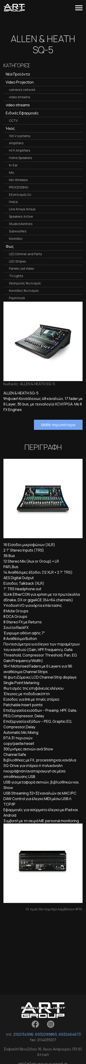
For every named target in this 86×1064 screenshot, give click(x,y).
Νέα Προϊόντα (18, 74)
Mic (11, 172)
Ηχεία (13, 202)
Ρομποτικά (17, 298)
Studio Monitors (21, 224)
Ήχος (10, 128)
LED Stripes (17, 261)
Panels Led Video (21, 268)
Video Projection (20, 82)
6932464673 (70, 1034)
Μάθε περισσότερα (58, 424)
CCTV (13, 120)
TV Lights (16, 276)
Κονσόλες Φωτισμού (24, 290)
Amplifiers (16, 143)
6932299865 (46, 1034)
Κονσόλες (16, 238)
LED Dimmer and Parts (25, 254)
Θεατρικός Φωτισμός (25, 283)
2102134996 (23, 1034)
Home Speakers (20, 158)
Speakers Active (21, 216)
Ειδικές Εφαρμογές (22, 113)
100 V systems (19, 136)
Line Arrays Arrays (22, 209)
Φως (10, 246)
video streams (19, 97)
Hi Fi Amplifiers (19, 150)
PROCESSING (18, 187)
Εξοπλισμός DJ (20, 194)
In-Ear (13, 165)
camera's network (22, 89)
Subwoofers (18, 231)
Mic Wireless (18, 180)
